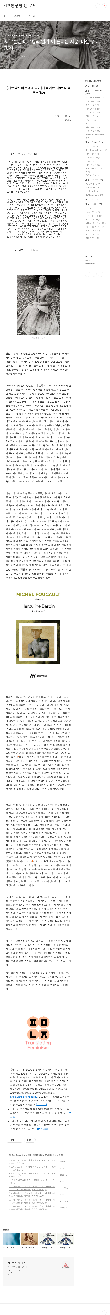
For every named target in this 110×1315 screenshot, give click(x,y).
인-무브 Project (94, 142)
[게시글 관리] (20, 1140)
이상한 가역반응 (93, 219)
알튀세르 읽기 (93, 112)
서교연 (32, 15)
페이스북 (87, 274)
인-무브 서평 (92, 187)
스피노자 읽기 (93, 131)
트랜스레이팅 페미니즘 (36, 1155)
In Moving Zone (94, 195)
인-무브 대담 (92, 191)
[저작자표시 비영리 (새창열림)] (38, 1140)
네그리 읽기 (92, 124)
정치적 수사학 (92, 175)
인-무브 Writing (94, 180)
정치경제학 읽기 (93, 109)
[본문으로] (41, 1104)
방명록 (17, 15)
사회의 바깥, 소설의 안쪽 (96, 223)
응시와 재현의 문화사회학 (96, 227)
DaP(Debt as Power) (96, 150)
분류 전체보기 (93, 81)
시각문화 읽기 (93, 165)
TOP (104, 1312)
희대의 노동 (92, 146)
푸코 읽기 (91, 120)
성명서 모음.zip (93, 212)
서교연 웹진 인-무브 (19, 5)
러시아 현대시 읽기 (95, 216)
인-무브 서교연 (93, 184)
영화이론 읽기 (93, 101)
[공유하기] (16, 1140)
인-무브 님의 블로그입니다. (18, 1267)
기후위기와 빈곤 (93, 157)
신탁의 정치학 (92, 154)
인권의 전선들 (93, 231)
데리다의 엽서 (92, 234)
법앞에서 (91, 208)
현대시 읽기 (91, 161)
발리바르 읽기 (93, 116)
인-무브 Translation (17, 1155)
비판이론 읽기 (92, 105)
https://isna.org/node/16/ (23, 1096)
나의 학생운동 (92, 238)
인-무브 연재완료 (94, 204)
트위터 (100, 274)
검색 (98, 6)
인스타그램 (94, 274)
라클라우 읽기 (93, 127)
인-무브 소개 (91, 86)
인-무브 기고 (92, 199)
